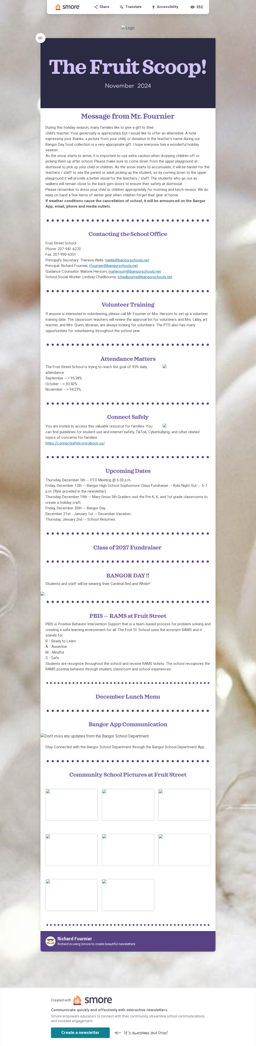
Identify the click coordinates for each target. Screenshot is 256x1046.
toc (41, 38)
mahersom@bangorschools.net (134, 271)
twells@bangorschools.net (127, 260)
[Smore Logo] (67, 7)
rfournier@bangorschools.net (113, 265)
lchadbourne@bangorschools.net (145, 277)
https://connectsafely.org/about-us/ (75, 443)
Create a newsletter (80, 1032)
